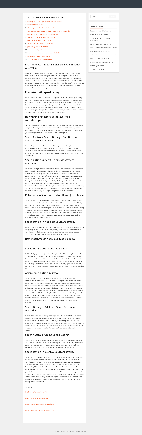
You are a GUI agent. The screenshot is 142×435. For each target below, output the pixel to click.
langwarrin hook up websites (99, 34)
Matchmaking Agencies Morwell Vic (36, 392)
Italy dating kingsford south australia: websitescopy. (43, 28)
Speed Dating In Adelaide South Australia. (39, 40)
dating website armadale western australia (103, 55)
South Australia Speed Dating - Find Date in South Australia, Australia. (48, 31)
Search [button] (113, 16)
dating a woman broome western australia (103, 48)
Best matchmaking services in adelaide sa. (40, 43)
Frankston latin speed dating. (36, 25)
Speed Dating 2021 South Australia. (38, 47)
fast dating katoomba (97, 66)
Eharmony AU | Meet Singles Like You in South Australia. (44, 21)
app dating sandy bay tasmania (100, 51)
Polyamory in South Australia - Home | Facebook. (42, 37)
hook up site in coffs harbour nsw (100, 31)
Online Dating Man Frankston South (36, 398)
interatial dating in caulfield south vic (101, 62)
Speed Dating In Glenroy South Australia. (40, 59)
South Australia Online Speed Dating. (38, 56)
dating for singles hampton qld (99, 58)
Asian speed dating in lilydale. (36, 50)
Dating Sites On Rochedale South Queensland (39, 410)
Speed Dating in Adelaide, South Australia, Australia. (43, 53)
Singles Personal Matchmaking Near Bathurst (39, 404)
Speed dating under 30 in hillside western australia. (42, 34)
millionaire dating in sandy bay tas (100, 44)
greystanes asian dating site (99, 69)
